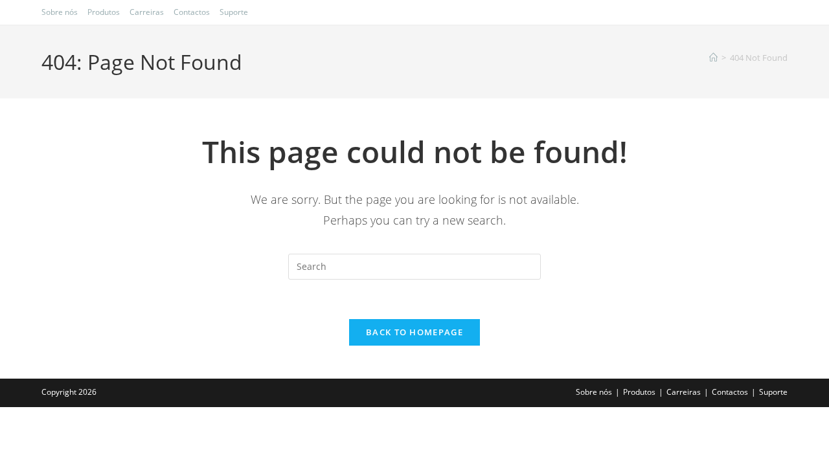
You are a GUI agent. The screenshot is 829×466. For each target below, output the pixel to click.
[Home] (713, 57)
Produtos (103, 11)
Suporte (234, 11)
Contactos (192, 11)
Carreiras (147, 11)
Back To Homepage (414, 332)
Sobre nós (59, 11)
